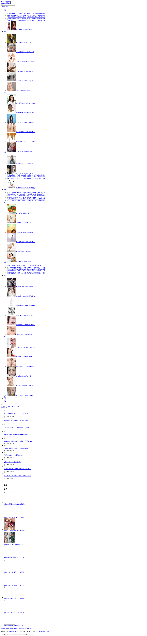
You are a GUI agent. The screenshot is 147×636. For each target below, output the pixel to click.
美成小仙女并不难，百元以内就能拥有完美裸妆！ (17, 427)
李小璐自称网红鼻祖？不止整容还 (36, 178)
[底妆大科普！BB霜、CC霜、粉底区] (11, 141)
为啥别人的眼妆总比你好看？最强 (25, 112)
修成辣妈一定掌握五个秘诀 (23, 261)
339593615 (16, 631)
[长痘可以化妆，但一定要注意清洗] (11, 366)
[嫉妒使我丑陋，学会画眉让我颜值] (11, 132)
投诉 (5, 401)
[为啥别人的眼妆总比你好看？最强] (11, 112)
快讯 (2, 1)
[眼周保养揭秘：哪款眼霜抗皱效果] (16, 17)
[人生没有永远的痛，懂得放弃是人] (11, 232)
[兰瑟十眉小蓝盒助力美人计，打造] (11, 173)
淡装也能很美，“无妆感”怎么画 (24, 163)
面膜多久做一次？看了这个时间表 (25, 61)
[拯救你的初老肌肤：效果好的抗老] (16, 15)
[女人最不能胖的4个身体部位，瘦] (11, 52)
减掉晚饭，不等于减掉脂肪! (23, 222)
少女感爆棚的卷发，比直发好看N (35, 194)
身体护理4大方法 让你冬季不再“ (25, 71)
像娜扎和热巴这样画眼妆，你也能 (25, 103)
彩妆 (7, 1)
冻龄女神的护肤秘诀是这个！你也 (25, 315)
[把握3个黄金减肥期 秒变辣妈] (11, 251)
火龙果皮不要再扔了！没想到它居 (25, 81)
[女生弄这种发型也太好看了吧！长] (16, 192)
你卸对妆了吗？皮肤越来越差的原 (25, 286)
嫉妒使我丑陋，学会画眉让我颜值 (25, 132)
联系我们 (23, 628)
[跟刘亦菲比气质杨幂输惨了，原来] (16, 272)
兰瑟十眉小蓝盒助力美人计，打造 (25, 173)
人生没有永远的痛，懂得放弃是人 (25, 232)
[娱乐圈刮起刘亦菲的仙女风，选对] (16, 267)
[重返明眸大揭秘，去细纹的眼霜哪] (16, 20)
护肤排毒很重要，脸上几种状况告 (25, 42)
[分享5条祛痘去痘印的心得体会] (11, 385)
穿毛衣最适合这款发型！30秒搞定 (36, 200)
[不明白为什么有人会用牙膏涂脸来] (11, 347)
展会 (5, 336)
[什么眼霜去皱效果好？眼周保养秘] (16, 18)
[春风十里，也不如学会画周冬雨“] (9, 542)
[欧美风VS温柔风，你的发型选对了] (17, 195)
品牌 (9, 3)
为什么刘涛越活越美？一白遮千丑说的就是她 (16, 413)
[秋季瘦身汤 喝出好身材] (11, 213)
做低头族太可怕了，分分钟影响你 (14, 530)
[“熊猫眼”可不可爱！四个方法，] (11, 334)
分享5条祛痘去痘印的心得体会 (24, 385)
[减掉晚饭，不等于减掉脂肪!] (11, 222)
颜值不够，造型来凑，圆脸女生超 (25, 122)
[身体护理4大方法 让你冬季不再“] (11, 71)
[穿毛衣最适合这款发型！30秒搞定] (16, 200)
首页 (5, 9)
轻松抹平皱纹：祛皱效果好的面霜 (36, 13)
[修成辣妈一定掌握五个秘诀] (11, 261)
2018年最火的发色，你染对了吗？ (36, 199)
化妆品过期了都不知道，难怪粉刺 (36, 175)
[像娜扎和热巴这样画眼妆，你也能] (11, 103)
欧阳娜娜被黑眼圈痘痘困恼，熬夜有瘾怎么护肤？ (17, 448)
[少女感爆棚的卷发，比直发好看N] (16, 194)
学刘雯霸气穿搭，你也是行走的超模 (13, 455)
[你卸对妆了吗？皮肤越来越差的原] (11, 286)
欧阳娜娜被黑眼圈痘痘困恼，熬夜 (36, 273)
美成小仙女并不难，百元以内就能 (36, 269)
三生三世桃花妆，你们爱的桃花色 (25, 296)
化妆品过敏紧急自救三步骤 (23, 376)
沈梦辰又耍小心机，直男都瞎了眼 (14, 504)
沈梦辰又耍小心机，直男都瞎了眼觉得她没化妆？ (17, 469)
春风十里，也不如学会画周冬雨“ (14, 544)
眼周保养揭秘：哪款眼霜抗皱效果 (36, 17)
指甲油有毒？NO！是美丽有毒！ (12, 462)
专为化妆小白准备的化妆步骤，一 (25, 151)
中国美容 (17, 406)
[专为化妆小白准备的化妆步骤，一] (11, 151)
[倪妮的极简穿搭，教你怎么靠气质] (16, 270)
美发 (2, 3)
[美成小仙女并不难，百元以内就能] (16, 269)
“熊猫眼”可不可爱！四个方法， (24, 334)
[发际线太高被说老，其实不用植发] (16, 176)
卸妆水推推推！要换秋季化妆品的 (25, 305)
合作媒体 (18, 628)
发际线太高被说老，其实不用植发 (36, 176)
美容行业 (12, 406)
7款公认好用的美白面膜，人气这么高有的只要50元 (17, 476)
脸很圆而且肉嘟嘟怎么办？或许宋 (36, 197)
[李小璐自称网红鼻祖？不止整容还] (16, 178)
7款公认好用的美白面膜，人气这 (14, 557)
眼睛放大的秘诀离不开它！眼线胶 (25, 325)
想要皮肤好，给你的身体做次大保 (25, 356)
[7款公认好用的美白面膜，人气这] (9, 556)
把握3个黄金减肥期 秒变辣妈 (24, 251)
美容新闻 (3, 406)
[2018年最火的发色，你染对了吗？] (16, 199)
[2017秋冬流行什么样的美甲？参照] (11, 188)
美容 (4, 1)
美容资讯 (8, 406)
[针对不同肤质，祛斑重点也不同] (11, 395)
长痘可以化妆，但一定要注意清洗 (25, 366)
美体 (4, 3)
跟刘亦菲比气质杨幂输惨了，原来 (36, 272)
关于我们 (3, 628)
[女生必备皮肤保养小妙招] (11, 90)
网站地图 (29, 628)
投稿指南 (8, 628)
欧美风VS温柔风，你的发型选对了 (36, 195)
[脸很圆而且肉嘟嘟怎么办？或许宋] (16, 197)
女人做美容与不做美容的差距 (24, 29)
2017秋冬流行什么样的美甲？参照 (25, 188)
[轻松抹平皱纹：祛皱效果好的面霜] (16, 13)
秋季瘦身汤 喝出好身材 (22, 213)
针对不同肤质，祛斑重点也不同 (24, 395)
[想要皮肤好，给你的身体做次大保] (11, 356)
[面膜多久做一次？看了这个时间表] (11, 61)
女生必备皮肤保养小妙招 (23, 90)
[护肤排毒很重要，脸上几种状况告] (11, 42)
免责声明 (13, 628)
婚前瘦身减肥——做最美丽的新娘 (25, 242)
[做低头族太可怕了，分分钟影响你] (9, 529)
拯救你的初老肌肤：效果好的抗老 (36, 15)
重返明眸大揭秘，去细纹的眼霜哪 (36, 20)
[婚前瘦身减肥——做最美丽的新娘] (11, 242)
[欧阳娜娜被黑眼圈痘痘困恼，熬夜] (16, 273)
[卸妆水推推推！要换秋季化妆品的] (11, 305)
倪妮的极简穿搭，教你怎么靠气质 (36, 270)
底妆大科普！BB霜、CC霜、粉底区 (26, 141)
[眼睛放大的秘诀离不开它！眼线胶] (11, 325)
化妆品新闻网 (4, 6)
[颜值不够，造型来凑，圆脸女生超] (11, 122)
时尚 (9, 1)
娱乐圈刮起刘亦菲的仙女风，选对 (36, 267)
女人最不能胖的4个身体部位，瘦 (25, 52)
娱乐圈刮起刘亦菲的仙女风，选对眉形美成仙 (16, 420)
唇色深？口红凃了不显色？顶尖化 (14, 517)
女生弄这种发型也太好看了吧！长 (36, 192)
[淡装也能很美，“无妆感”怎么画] (11, 163)
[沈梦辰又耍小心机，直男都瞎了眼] (9, 502)
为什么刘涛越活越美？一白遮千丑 (36, 265)
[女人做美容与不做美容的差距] (11, 29)
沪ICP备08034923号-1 (43, 631)
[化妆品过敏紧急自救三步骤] (11, 376)
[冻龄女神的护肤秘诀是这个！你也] (11, 315)
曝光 (5, 400)
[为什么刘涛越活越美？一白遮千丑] (16, 265)
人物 (5, 398)
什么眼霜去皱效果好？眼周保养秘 (36, 18)
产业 (5, 397)
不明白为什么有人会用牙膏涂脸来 (25, 347)
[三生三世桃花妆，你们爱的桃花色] (11, 296)
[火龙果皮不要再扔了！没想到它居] (11, 81)
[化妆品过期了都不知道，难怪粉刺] (16, 175)
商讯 (7, 3)
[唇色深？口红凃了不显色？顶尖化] (9, 516)
